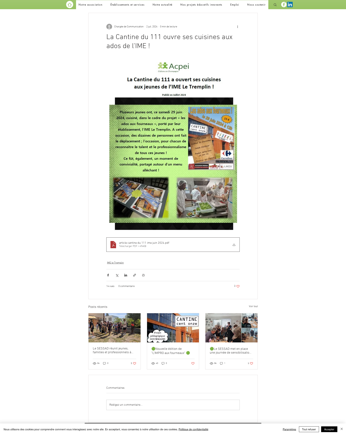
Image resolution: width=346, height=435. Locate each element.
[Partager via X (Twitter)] (117, 275)
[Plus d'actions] (237, 26)
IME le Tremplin (115, 262)
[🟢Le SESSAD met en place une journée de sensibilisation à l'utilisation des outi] (231, 327)
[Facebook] (284, 4)
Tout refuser (309, 429)
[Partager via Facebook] (108, 275)
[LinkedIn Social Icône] (290, 4)
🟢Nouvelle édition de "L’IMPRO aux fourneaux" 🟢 (170, 351)
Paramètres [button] (289, 429)
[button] (90, 4)
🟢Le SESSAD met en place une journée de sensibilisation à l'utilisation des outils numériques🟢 (230, 351)
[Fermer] (342, 429)
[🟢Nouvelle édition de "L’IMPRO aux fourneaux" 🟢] (173, 327)
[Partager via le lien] (134, 275)
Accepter (329, 429)
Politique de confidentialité (193, 429)
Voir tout (253, 306)
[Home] (69, 4)
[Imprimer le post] (143, 275)
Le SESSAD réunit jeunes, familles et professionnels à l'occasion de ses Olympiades (113, 350)
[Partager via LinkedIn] (125, 275)
